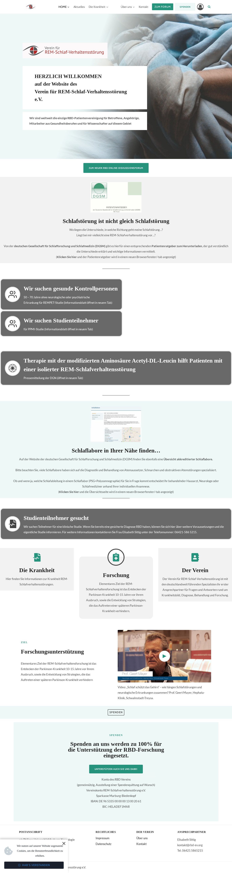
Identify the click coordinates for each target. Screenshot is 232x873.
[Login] (200, 7)
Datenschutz (103, 844)
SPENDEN (185, 6)
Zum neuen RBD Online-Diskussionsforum (116, 168)
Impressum (102, 838)
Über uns (142, 838)
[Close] (64, 843)
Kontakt (143, 6)
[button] (164, 656)
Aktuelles (79, 6)
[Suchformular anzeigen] (209, 7)
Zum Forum (163, 6)
